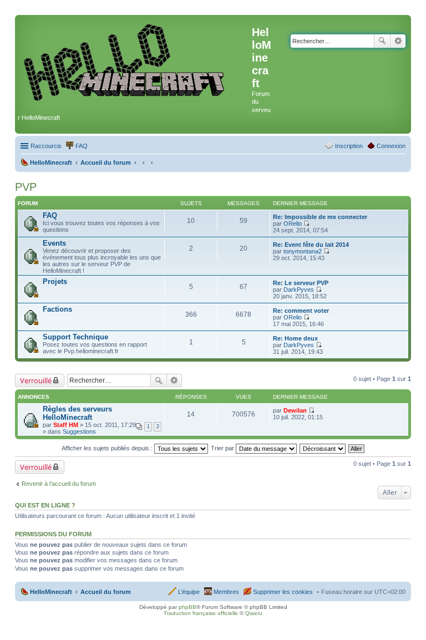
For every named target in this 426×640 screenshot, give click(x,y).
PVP (26, 187)
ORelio (292, 223)
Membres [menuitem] (226, 591)
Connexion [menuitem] (391, 146)
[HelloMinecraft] (135, 62)
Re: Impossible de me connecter (320, 217)
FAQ (50, 215)
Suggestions (79, 431)
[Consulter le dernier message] (306, 223)
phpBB (187, 607)
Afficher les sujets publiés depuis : (108, 448)
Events (54, 243)
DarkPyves (298, 289)
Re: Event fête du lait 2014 (311, 244)
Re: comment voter (301, 310)
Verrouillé (36, 380)
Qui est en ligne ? (45, 505)
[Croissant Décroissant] (323, 448)
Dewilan (295, 410)
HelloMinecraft (51, 591)
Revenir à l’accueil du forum (59, 483)
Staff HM (65, 424)
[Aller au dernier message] (311, 410)
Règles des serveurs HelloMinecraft (77, 413)
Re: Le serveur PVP (300, 283)
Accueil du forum (105, 591)
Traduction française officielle (201, 613)
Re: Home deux (295, 338)
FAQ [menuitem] (81, 146)
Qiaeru (253, 613)
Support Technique (75, 337)
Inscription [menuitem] (349, 146)
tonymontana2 (302, 251)
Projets (55, 281)
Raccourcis (46, 146)
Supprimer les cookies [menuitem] (283, 591)
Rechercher (382, 41)
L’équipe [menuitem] (189, 591)
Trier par (223, 448)
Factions (57, 309)
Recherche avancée (397, 41)
